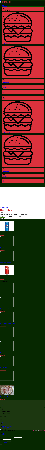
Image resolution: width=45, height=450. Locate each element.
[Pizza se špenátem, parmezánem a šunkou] (7, 321)
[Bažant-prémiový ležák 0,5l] (7, 260)
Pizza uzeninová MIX (4, 396)
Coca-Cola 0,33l (3, 276)
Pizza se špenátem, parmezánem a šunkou (8, 323)
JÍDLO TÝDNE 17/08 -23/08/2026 (7, 426)
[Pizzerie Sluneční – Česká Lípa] (5, 2)
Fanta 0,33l (2, 247)
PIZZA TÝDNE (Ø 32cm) (5, 427)
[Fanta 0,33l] (7, 245)
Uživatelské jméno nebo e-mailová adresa (7, 437)
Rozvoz (3, 422)
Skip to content (2, 0)
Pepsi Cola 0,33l (3, 232)
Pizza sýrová (2, 338)
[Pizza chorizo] (7, 380)
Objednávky (2, 207)
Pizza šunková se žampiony (5, 352)
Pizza (7, 207)
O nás (3, 5)
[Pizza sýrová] (7, 336)
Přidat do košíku (3, 217)
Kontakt (3, 423)
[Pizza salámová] (7, 292)
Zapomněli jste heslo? (3, 442)
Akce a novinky (5, 6)
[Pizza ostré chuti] (7, 365)
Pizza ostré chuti (3, 367)
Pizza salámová (3, 294)
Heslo (1, 439)
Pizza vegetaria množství (6, 216)
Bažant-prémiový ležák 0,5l (5, 262)
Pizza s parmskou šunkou (5, 308)
